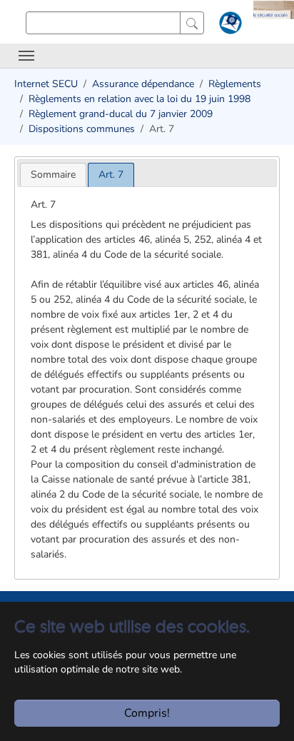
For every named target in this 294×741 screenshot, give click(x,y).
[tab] (53, 174)
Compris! (147, 713)
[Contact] (229, 25)
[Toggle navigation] (26, 56)
